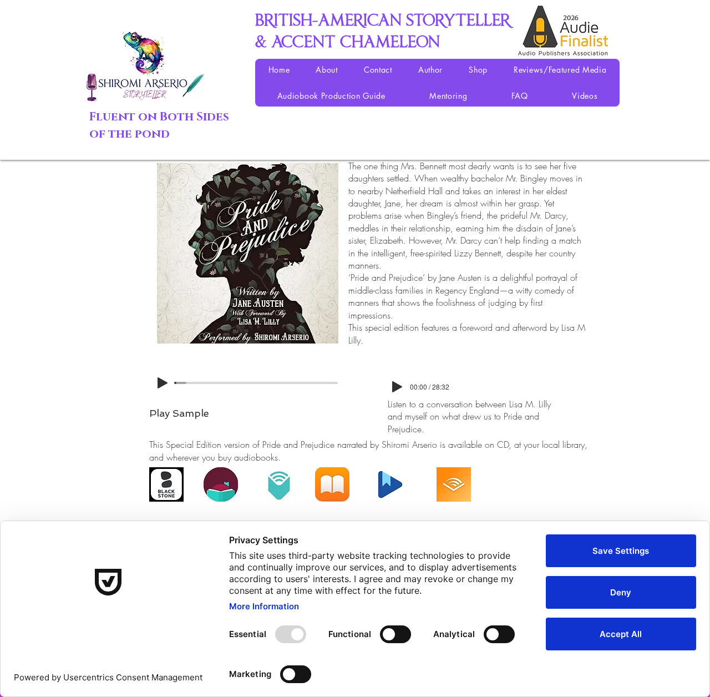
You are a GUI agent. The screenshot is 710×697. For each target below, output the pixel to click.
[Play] (163, 382)
